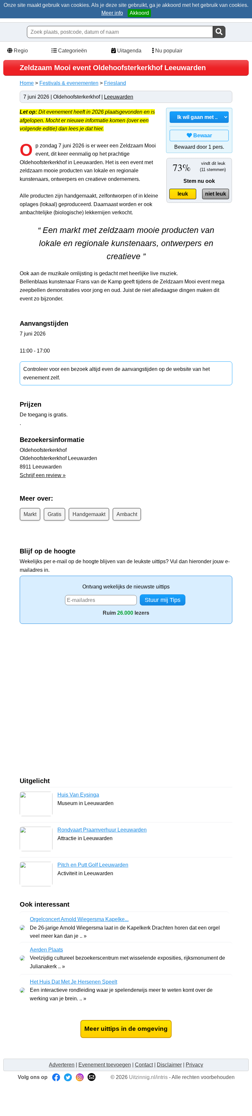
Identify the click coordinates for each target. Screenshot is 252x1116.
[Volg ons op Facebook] (56, 1077)
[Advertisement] (75, 703)
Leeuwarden (118, 97)
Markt (30, 514)
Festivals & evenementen (68, 83)
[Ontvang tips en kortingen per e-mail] (91, 1077)
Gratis (54, 514)
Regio (20, 50)
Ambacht (126, 514)
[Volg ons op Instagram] (80, 1077)
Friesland (115, 83)
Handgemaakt (89, 514)
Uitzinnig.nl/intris (148, 1077)
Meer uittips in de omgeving (126, 1028)
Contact (144, 1065)
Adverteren (61, 1065)
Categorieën (72, 50)
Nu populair (168, 50)
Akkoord (139, 13)
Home (27, 83)
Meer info (112, 13)
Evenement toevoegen (104, 1065)
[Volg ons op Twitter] (68, 1077)
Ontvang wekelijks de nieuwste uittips (126, 586)
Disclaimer (169, 1065)
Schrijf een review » (43, 475)
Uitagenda (128, 50)
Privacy (194, 1065)
